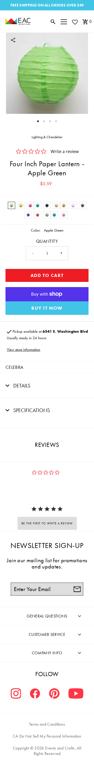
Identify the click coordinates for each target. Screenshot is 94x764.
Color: (35, 230)
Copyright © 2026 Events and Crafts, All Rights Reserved (47, 750)
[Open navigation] (64, 21)
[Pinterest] (54, 694)
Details (21, 386)
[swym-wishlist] (74, 21)
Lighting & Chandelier (47, 137)
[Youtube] (75, 694)
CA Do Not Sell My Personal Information (47, 736)
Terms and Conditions (47, 724)
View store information (23, 349)
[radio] (11, 205)
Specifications (31, 410)
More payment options (47, 308)
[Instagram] (16, 694)
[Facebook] (35, 694)
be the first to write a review (47, 523)
